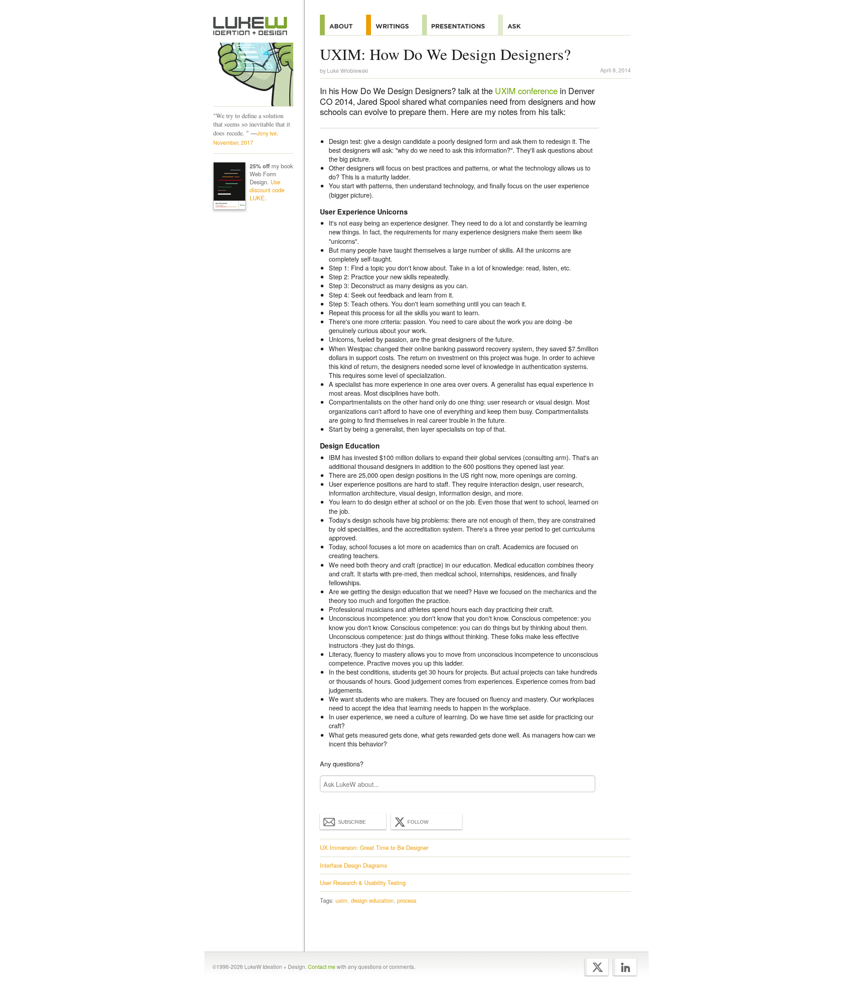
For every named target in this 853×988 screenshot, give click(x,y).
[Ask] (516, 25)
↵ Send (583, 784)
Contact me (321, 966)
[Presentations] (460, 25)
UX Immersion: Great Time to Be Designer (374, 847)
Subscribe (352, 822)
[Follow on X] (596, 967)
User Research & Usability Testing (363, 882)
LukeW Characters (253, 75)
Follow (417, 822)
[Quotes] (394, 25)
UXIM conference (526, 90)
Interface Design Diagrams (353, 865)
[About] (343, 25)
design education (372, 900)
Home (250, 26)
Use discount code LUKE (267, 190)
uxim (341, 900)
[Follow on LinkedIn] (625, 967)
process (406, 900)
